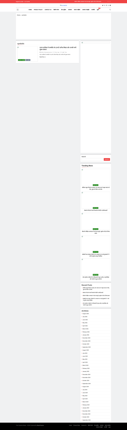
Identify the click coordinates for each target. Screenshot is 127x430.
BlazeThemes (40, 425)
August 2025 (86, 350)
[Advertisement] (63, 27)
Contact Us (48, 9)
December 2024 (86, 374)
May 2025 (85, 359)
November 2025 (86, 341)
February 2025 (86, 368)
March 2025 (85, 365)
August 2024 (86, 386)
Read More (42, 57)
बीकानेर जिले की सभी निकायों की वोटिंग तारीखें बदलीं (95, 210)
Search (84, 156)
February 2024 (86, 405)
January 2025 (86, 371)
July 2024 (85, 389)
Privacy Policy (38, 9)
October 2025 (86, 344)
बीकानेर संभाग (56, 9)
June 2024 (85, 392)
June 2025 (85, 356)
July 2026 (85, 316)
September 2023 (87, 420)
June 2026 (85, 319)
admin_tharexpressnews (46, 52)
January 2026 (86, 335)
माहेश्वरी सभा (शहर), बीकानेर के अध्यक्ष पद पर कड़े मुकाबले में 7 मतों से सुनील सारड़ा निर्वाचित (83, 1)
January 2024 (86, 408)
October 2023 (86, 417)
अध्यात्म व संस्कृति (85, 9)
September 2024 (87, 383)
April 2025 (85, 362)
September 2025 (87, 347)
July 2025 (85, 353)
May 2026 (85, 322)
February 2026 (86, 332)
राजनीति (93, 9)
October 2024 (86, 380)
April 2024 (85, 398)
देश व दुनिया (63, 9)
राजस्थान (70, 9)
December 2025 (86, 338)
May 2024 (85, 395)
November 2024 (86, 377)
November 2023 (86, 414)
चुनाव (98, 9)
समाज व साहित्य (77, 9)
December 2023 (86, 411)
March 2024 (85, 401)
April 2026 (85, 326)
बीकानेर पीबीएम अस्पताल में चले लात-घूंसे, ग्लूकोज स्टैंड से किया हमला (96, 295)
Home (30, 9)
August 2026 (86, 313)
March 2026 (85, 329)
